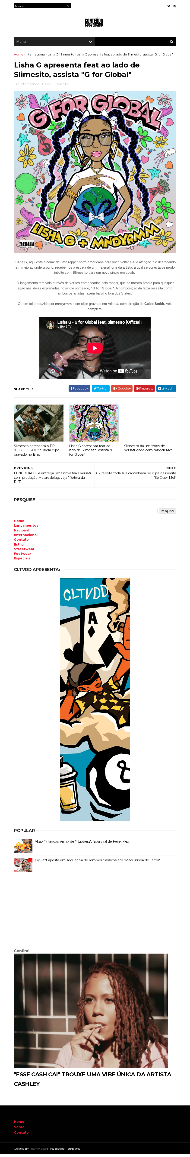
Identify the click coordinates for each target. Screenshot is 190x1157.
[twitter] (168, 6)
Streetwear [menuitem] (24, 549)
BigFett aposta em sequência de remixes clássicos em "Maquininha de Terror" (97, 860)
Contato (21, 1132)
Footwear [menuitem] (22, 554)
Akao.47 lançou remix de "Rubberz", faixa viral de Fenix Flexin (83, 841)
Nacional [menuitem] (21, 530)
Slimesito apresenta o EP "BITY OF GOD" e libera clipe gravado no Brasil (36, 450)
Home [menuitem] (19, 521)
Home (18, 54)
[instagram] (175, 6)
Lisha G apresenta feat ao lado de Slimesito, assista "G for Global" (91, 450)
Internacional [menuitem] (26, 535)
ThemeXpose (38, 1148)
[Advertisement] (95, 911)
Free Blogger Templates (64, 1148)
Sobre (19, 1127)
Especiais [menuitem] (22, 558)
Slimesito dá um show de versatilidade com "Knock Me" (148, 448)
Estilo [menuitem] (19, 544)
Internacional (35, 54)
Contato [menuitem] (21, 539)
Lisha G (53, 54)
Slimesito (67, 54)
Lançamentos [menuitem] (26, 525)
